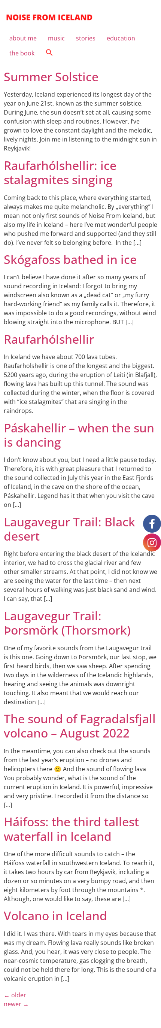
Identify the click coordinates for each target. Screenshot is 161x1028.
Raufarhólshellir (49, 339)
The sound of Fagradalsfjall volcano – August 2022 (80, 726)
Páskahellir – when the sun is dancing (79, 435)
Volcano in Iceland (55, 915)
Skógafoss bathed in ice (70, 259)
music (56, 38)
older (15, 995)
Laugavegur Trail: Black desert (69, 529)
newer (16, 1004)
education (121, 38)
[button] (49, 53)
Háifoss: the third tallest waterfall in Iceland (71, 828)
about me (23, 38)
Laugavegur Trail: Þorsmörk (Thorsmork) (67, 623)
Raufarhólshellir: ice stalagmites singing (60, 172)
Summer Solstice (51, 77)
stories (85, 38)
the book (21, 53)
